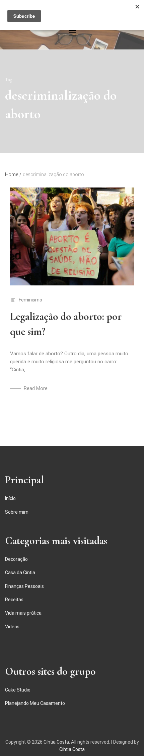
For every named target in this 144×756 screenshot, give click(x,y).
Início (10, 498)
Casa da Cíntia (20, 572)
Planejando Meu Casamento (35, 703)
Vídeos (12, 626)
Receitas (14, 599)
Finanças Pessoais (24, 586)
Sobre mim (16, 512)
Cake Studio (17, 689)
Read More (36, 388)
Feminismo (30, 299)
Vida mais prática (23, 613)
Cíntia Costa (56, 742)
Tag (8, 80)
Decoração (16, 559)
